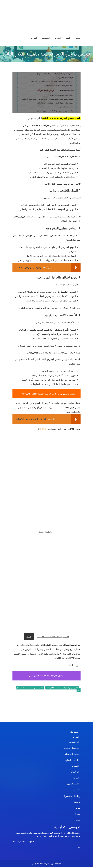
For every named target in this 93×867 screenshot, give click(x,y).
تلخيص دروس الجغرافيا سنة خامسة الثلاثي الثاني (52, 636)
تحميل (29, 636)
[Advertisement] (46, 17)
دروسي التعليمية (67, 826)
